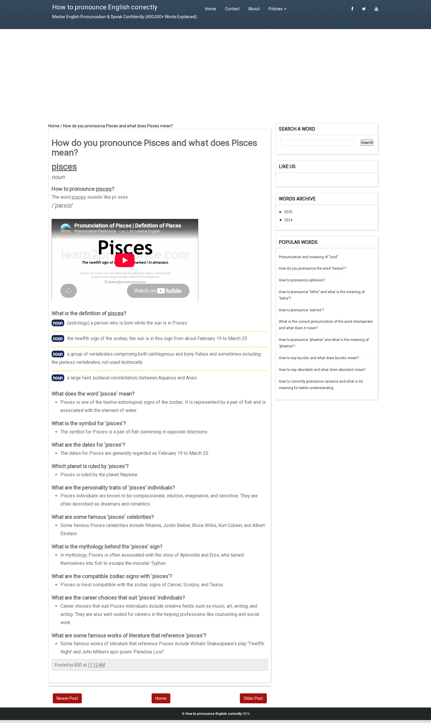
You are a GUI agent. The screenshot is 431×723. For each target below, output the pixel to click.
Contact (232, 8)
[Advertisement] (215, 76)
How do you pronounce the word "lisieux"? (312, 268)
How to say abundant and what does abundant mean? (322, 370)
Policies (276, 8)
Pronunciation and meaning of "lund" (308, 257)
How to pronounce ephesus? (302, 280)
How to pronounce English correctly (104, 7)
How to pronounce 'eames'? (301, 310)
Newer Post (67, 698)
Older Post (253, 698)
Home (210, 8)
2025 (288, 212)
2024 (288, 220)
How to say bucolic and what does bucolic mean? (319, 358)
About (254, 8)
